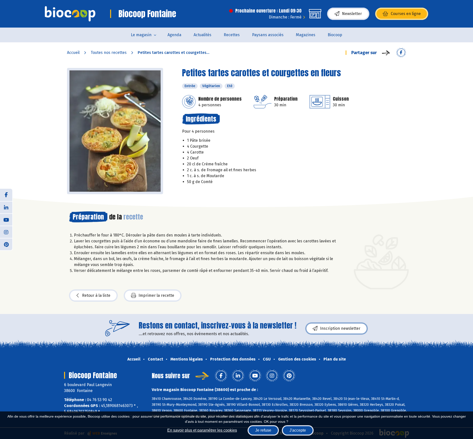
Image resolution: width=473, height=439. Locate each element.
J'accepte (297, 430)
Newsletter (352, 13)
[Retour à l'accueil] (70, 13)
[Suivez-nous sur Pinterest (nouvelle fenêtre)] (6, 244)
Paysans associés (268, 34)
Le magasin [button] (141, 34)
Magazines (305, 34)
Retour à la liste (96, 295)
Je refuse (263, 430)
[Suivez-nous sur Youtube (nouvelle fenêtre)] (6, 219)
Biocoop (335, 34)
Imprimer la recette (156, 295)
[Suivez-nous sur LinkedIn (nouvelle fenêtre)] (6, 207)
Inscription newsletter (340, 328)
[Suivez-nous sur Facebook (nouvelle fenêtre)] (6, 195)
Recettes (232, 34)
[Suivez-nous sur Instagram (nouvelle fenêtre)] (6, 232)
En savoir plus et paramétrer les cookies (202, 430)
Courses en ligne (406, 13)
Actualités (202, 34)
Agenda (174, 34)
